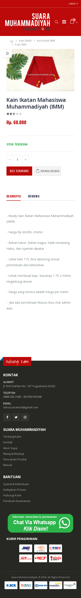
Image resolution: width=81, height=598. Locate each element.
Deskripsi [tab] (13, 196)
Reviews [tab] (34, 196)
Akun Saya (10, 448)
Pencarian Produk (15, 459)
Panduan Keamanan (16, 501)
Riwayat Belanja (13, 454)
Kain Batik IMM (46, 40)
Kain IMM (20, 44)
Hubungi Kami (12, 495)
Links (72, 3)
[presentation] (12, 70)
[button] (56, 22)
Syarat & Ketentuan (16, 484)
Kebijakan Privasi (14, 490)
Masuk (7, 465)
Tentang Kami (12, 436)
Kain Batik (25, 40)
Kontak (8, 442)
